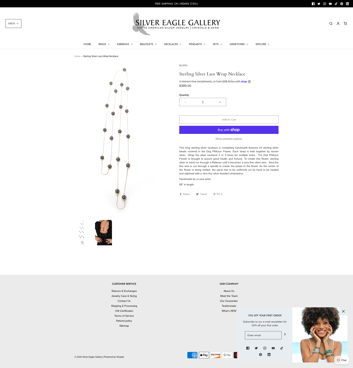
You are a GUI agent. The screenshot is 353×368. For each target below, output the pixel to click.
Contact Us (124, 300)
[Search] (331, 23)
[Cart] (345, 23)
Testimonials (229, 305)
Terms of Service (124, 315)
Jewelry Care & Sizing (124, 295)
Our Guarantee (229, 300)
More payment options (229, 138)
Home (77, 56)
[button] (13, 23)
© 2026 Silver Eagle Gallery (88, 357)
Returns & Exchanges (124, 290)
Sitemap (124, 325)
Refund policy (124, 320)
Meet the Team (229, 295)
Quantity (184, 95)
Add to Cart (229, 120)
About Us (229, 290)
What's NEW (229, 310)
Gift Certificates (124, 310)
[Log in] (338, 23)
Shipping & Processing (124, 305)
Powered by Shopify (114, 357)
